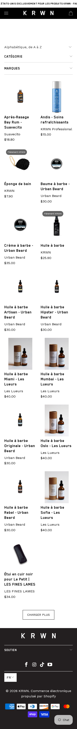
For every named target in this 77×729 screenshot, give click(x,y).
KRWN (24, 691)
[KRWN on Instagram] (34, 665)
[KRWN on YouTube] (50, 665)
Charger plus (38, 614)
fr (9, 677)
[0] (70, 13)
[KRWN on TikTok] (42, 665)
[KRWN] (38, 13)
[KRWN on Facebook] (26, 665)
